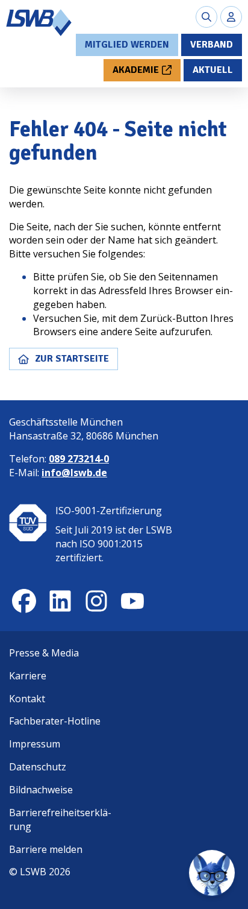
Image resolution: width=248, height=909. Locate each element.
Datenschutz (37, 766)
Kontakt (27, 698)
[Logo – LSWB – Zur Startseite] (39, 22)
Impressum (34, 743)
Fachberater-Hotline (55, 721)
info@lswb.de (74, 472)
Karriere (27, 675)
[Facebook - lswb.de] (24, 601)
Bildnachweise (41, 789)
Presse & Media (44, 652)
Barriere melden (45, 849)
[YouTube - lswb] (132, 601)
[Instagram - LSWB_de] (96, 601)
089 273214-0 (79, 458)
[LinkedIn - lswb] (60, 601)
